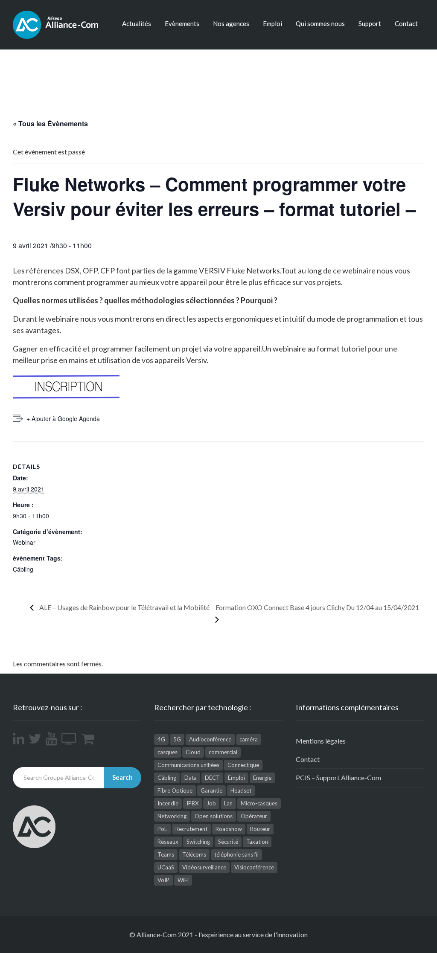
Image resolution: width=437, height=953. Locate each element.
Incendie (167, 803)
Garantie (211, 790)
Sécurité (228, 841)
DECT (212, 777)
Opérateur (254, 816)
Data (190, 777)
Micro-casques (259, 803)
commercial (223, 752)
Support (369, 23)
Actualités (136, 23)
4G (161, 739)
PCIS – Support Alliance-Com (338, 777)
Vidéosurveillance (204, 867)
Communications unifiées (188, 764)
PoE (162, 828)
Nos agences (231, 23)
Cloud (193, 752)
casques (167, 752)
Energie (262, 777)
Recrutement (191, 828)
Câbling (23, 569)
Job (211, 803)
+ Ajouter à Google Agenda (63, 418)
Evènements (182, 23)
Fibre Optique (174, 790)
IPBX (192, 803)
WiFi (183, 880)
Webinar (24, 542)
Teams (165, 854)
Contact (406, 23)
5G (177, 739)
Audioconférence (210, 739)
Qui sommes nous (320, 23)
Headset (240, 790)
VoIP (163, 880)
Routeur (260, 828)
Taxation (257, 841)
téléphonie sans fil (236, 854)
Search (122, 777)
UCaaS (165, 867)
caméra (248, 739)
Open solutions (214, 816)
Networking (171, 816)
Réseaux (167, 841)
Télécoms (194, 854)
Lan (228, 803)
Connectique (243, 764)
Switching (198, 841)
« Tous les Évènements (50, 123)
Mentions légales (321, 741)
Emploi (272, 23)
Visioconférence (254, 867)
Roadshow (229, 828)
